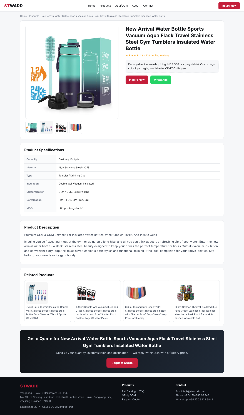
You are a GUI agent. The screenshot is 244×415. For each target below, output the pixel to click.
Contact (148, 5)
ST (13, 5)
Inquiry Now (229, 5)
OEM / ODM (129, 395)
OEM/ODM (121, 5)
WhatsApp (161, 79)
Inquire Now (137, 79)
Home (92, 5)
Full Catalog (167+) (133, 391)
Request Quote (122, 363)
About (135, 5)
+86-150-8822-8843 (196, 395)
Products (105, 5)
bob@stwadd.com (194, 391)
